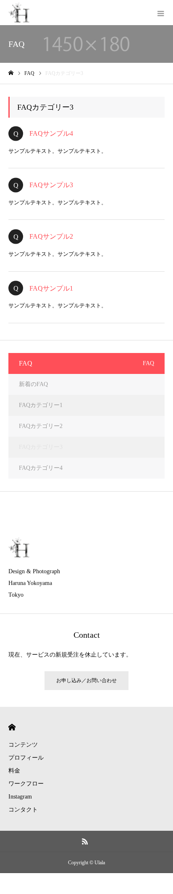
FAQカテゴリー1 (41, 405)
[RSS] (85, 841)
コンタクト (23, 809)
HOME (12, 727)
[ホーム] (10, 73)
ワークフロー (26, 784)
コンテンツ (23, 745)
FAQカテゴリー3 (41, 447)
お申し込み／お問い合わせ (86, 680)
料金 (14, 771)
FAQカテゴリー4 (41, 468)
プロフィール (26, 758)
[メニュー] (160, 12)
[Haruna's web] (18, 13)
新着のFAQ (33, 384)
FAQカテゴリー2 (41, 426)
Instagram (20, 797)
